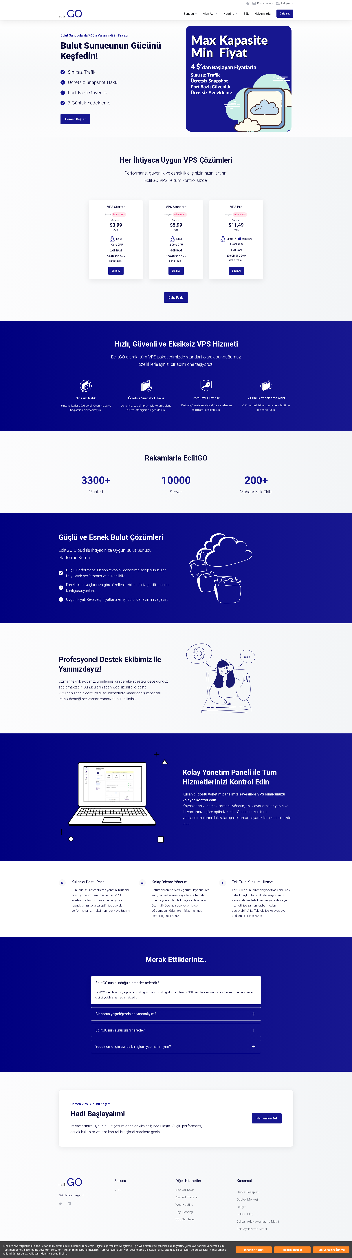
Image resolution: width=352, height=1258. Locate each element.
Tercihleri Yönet (253, 1249)
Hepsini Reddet (292, 1249)
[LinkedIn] (69, 1204)
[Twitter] (60, 1204)
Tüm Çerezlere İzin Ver (331, 1249)
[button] (176, 990)
